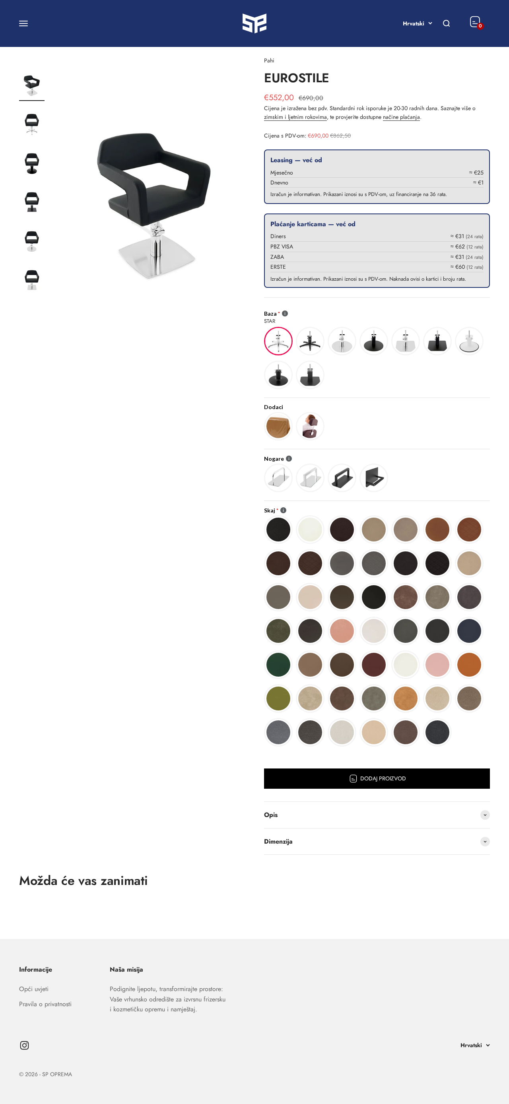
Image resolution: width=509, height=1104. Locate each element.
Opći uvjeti (34, 988)
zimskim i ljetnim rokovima (295, 117)
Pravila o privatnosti (45, 1004)
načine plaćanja (401, 117)
